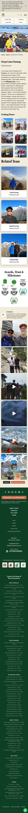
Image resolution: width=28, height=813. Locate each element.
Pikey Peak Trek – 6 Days (14, 657)
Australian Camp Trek (14, 760)
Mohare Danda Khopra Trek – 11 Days (14, 652)
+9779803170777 (14, 543)
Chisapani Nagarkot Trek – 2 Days (14, 726)
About (14, 520)
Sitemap (23, 806)
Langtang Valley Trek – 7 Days (14, 623)
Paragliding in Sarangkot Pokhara (14, 775)
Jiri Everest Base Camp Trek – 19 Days (14, 618)
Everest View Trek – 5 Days (14, 612)
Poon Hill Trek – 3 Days (14, 634)
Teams (8, 54)
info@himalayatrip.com (14, 545)
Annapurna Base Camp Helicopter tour (14, 758)
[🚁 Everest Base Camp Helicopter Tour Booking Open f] (14, 413)
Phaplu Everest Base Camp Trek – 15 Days (14, 631)
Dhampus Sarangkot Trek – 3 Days (14, 728)
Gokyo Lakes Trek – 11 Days (14, 614)
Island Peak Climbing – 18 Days (14, 689)
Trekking (21, 19)
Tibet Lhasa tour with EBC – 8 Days (14, 798)
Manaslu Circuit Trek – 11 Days (14, 629)
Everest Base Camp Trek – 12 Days (14, 679)
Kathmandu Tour (14, 769)
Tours (14, 515)
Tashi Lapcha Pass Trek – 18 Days (14, 713)
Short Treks (8, 19)
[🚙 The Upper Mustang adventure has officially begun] (14, 360)
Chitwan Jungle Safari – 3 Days (14, 786)
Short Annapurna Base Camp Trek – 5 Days (14, 722)
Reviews (14, 525)
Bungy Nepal (14, 762)
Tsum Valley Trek (14, 777)
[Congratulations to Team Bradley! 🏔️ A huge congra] (14, 333)
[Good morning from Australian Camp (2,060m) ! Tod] (14, 387)
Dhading (4, 73)
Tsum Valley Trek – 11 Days (14, 666)
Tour (21, 22)
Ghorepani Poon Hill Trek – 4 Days (14, 733)
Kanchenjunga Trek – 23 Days (14, 648)
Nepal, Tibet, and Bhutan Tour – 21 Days (14, 796)
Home (3, 54)
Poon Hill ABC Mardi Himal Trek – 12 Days (14, 636)
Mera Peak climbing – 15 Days (14, 704)
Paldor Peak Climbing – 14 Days (14, 709)
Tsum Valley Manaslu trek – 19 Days (14, 663)
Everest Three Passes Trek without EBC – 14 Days (14, 643)
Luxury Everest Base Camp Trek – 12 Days (14, 625)
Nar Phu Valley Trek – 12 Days (14, 655)
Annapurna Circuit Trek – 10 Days (14, 591)
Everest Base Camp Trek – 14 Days (14, 600)
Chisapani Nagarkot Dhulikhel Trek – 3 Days (14, 724)
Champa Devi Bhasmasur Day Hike (14, 764)
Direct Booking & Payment (14, 531)
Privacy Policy (14, 528)
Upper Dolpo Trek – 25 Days (14, 668)
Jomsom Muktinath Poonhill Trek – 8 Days (14, 620)
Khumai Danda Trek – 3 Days (14, 743)
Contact (14, 523)
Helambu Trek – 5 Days (14, 616)
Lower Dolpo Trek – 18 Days (14, 650)
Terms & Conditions (15, 806)
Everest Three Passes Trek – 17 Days (14, 609)
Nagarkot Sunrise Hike (14, 773)
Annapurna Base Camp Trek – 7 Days (14, 585)
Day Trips (8, 22)
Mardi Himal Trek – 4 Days (14, 627)
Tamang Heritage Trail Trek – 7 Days (14, 661)
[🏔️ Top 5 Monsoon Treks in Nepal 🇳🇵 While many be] (14, 467)
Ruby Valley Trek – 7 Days (14, 659)
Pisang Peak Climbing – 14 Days (14, 711)
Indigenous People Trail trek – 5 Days (14, 646)
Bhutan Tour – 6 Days (14, 784)
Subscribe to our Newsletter (14, 497)
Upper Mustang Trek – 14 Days (14, 670)
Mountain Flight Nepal (14, 771)
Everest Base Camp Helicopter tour (14, 766)
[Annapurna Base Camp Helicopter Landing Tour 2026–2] (14, 440)
